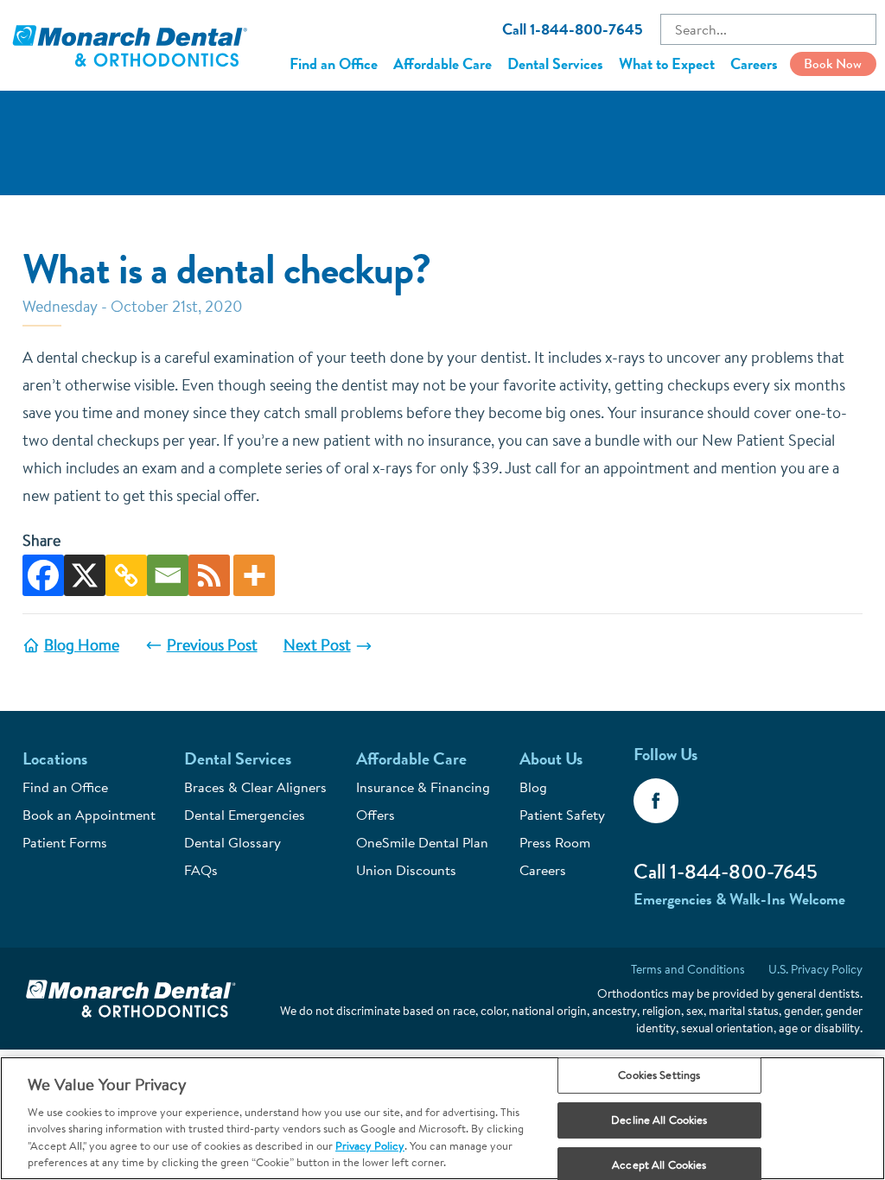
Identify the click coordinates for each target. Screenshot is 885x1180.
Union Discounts (406, 869)
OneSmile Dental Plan (422, 842)
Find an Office (334, 64)
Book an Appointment (89, 814)
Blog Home (81, 645)
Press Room (554, 842)
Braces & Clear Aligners (255, 786)
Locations (54, 758)
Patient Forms (64, 842)
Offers (375, 814)
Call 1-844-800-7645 (572, 29)
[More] (254, 575)
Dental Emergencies (244, 814)
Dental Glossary (232, 842)
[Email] (167, 575)
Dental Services (555, 64)
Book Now (833, 63)
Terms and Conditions (688, 969)
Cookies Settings (659, 1075)
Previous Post (212, 645)
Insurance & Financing (423, 786)
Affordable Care (442, 64)
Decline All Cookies (659, 1119)
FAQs (201, 869)
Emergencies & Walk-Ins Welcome (739, 899)
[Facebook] (43, 575)
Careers (754, 64)
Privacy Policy (369, 1145)
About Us (551, 758)
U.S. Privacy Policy (815, 969)
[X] (84, 575)
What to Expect (667, 64)
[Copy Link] (126, 575)
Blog (533, 786)
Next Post (317, 645)
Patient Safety (562, 814)
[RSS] (209, 575)
